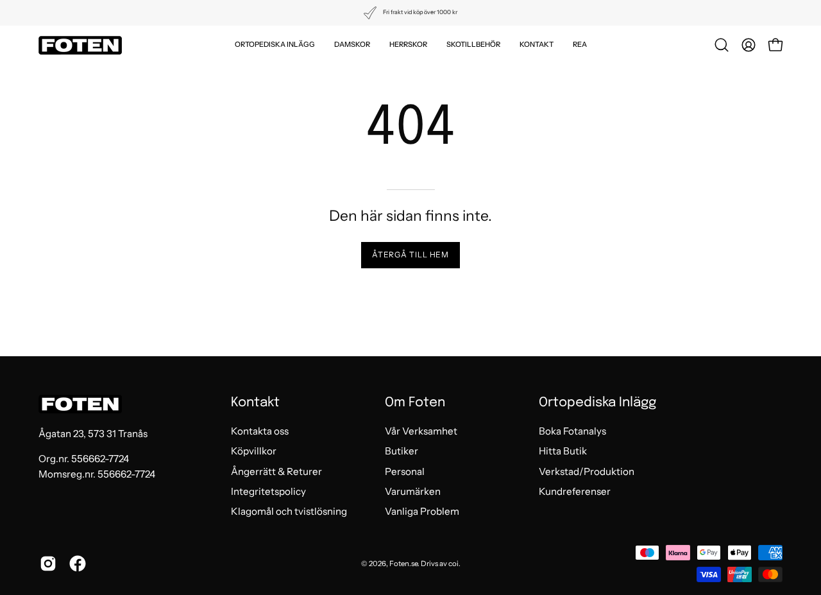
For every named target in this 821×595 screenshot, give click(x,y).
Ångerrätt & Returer (276, 471)
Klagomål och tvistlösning (289, 512)
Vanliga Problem (422, 512)
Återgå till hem (411, 254)
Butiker (401, 451)
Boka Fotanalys (572, 431)
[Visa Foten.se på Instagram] (48, 563)
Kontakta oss (260, 431)
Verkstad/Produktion (586, 471)
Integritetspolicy (268, 491)
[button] (275, 45)
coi (453, 563)
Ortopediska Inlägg (597, 403)
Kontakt (255, 403)
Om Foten (415, 403)
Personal (405, 471)
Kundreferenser (575, 491)
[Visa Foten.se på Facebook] (77, 563)
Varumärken (413, 491)
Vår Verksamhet (421, 431)
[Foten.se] (80, 45)
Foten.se (403, 563)
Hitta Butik (563, 451)
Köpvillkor (253, 451)
